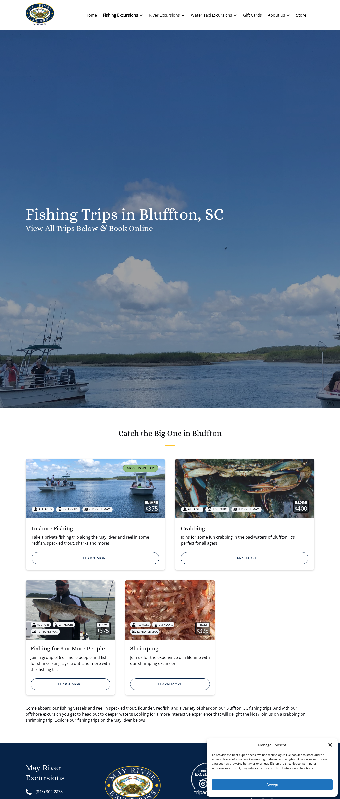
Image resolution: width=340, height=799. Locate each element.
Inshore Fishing (52, 528)
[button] (330, 744)
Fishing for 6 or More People (68, 648)
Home (91, 15)
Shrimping (144, 648)
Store (301, 15)
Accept (272, 785)
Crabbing (193, 528)
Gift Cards (252, 15)
